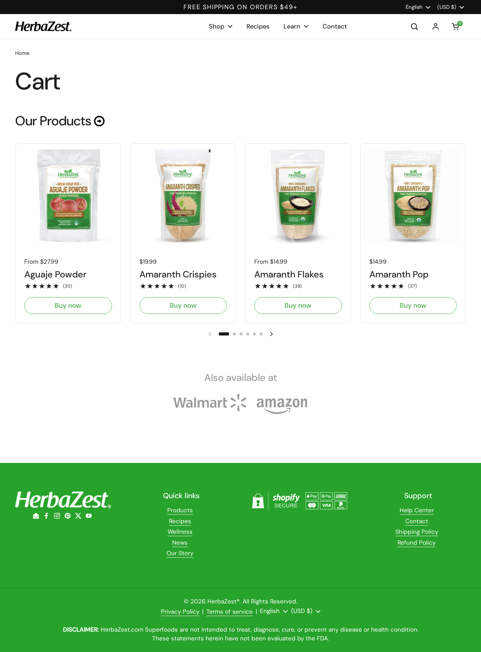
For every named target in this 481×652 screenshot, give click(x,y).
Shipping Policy (416, 531)
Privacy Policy (180, 611)
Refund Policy (417, 542)
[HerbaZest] (43, 26)
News (180, 542)
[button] (456, 26)
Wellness (180, 531)
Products (180, 510)
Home (22, 53)
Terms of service (229, 611)
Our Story (180, 553)
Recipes (180, 521)
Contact (416, 521)
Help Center (417, 510)
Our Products (54, 121)
